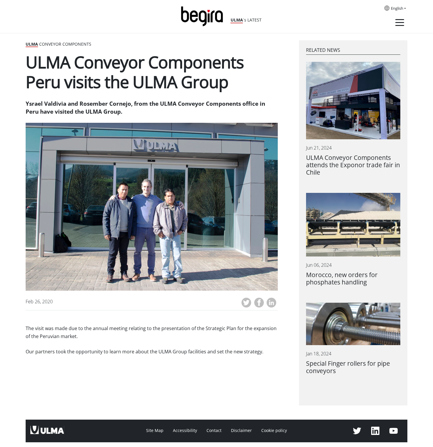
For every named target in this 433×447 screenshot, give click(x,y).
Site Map (154, 430)
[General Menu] (400, 23)
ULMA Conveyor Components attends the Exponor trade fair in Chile (353, 165)
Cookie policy (274, 430)
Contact (214, 430)
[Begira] (204, 15)
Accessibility (185, 430)
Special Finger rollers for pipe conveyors (348, 367)
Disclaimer (241, 430)
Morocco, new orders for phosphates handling (342, 278)
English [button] (397, 8)
